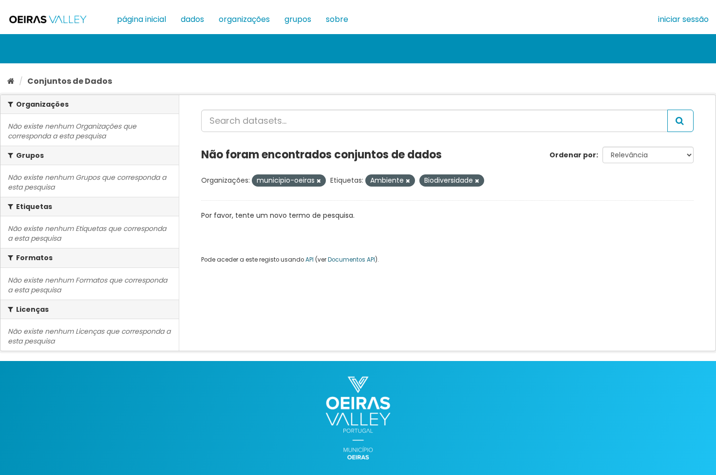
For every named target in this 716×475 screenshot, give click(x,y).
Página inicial (141, 19)
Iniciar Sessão (683, 19)
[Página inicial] (11, 81)
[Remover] (319, 181)
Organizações (244, 19)
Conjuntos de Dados (69, 81)
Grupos (297, 19)
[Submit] (680, 121)
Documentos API (351, 260)
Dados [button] (192, 19)
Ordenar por (572, 155)
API (309, 260)
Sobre (337, 19)
